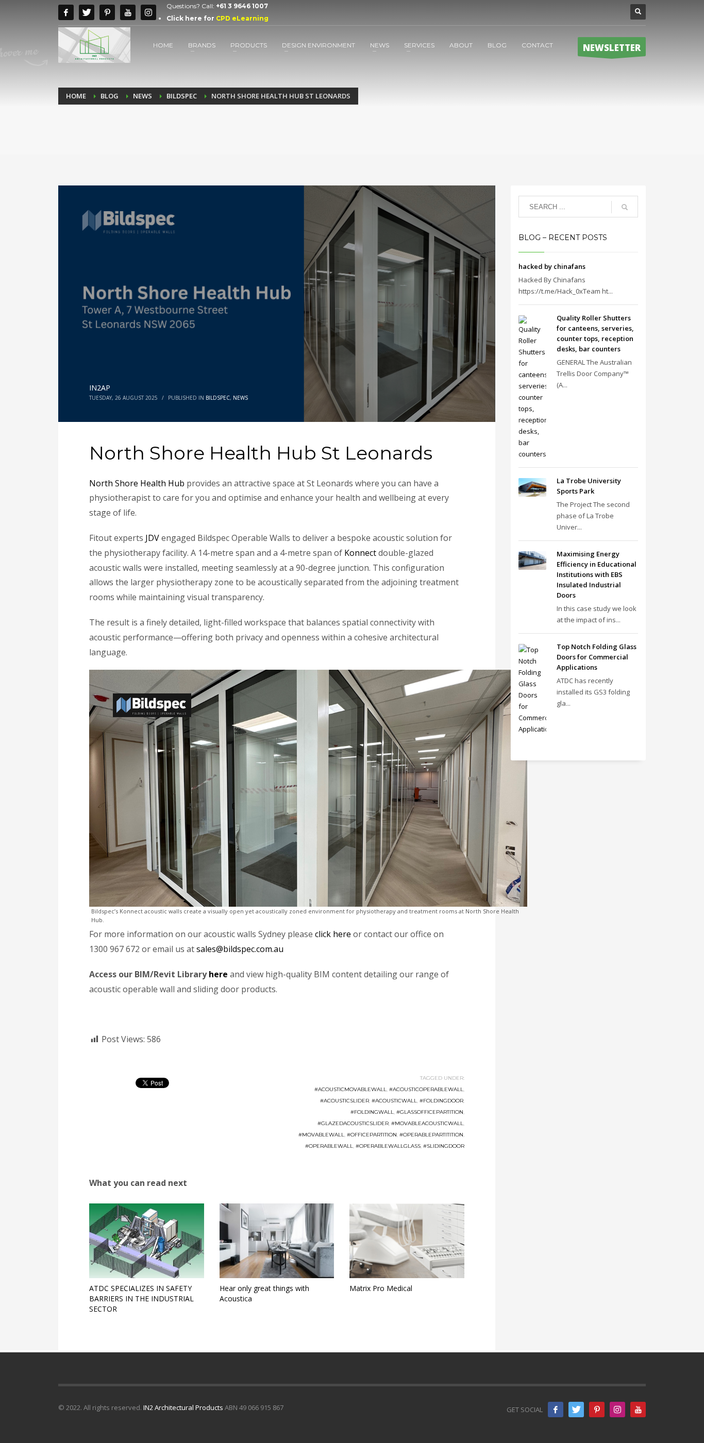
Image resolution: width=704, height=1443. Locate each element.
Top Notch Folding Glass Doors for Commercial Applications (596, 657)
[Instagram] (148, 12)
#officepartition (372, 1134)
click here (333, 934)
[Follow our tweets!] (576, 1409)
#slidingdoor (443, 1146)
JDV (152, 538)
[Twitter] (86, 12)
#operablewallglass (388, 1146)
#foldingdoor (441, 1100)
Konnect (360, 552)
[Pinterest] (107, 12)
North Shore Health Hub (137, 483)
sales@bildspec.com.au (239, 949)
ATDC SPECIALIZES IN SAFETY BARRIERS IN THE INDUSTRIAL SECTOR (141, 1298)
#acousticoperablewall (426, 1089)
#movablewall (321, 1134)
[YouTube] (638, 1409)
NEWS (240, 397)
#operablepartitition (431, 1134)
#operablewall (329, 1146)
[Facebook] (66, 12)
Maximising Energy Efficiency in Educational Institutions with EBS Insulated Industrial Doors (596, 574)
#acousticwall (394, 1100)
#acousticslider (344, 1100)
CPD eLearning (242, 18)
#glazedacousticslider (353, 1123)
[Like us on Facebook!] (555, 1409)
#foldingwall (372, 1112)
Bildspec (218, 397)
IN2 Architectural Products (183, 1407)
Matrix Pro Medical (380, 1288)
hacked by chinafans (551, 266)
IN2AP (99, 388)
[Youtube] (128, 12)
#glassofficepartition (429, 1112)
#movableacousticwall (427, 1123)
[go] (624, 207)
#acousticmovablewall (350, 1089)
